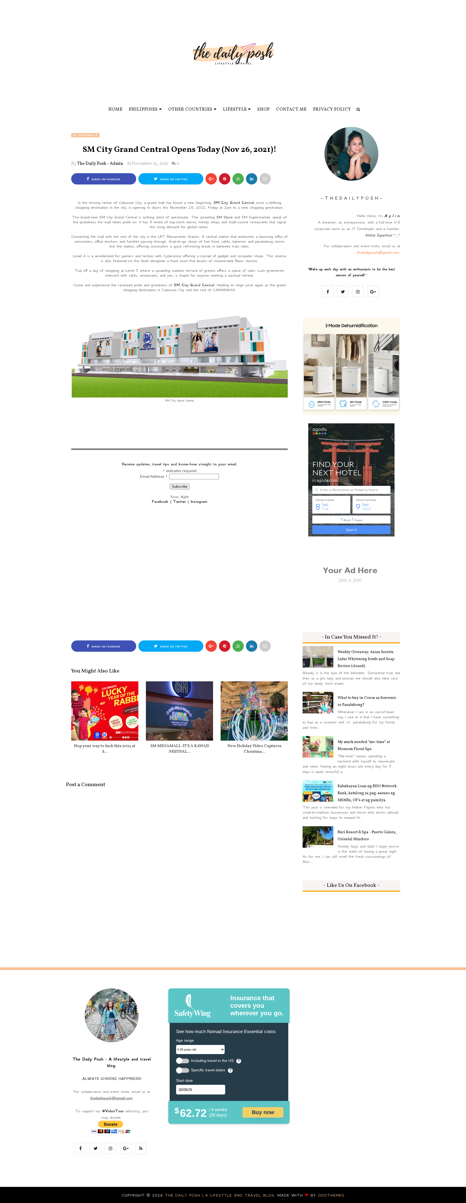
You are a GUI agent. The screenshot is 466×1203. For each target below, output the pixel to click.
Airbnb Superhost (378, 235)
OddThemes (331, 1195)
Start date (184, 1080)
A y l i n (391, 215)
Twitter (179, 501)
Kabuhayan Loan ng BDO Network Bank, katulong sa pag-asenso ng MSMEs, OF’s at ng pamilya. (367, 793)
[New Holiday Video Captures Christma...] (254, 711)
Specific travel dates (208, 1070)
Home (115, 110)
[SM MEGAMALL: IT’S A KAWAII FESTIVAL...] (179, 711)
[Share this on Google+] (211, 178)
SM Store (224, 217)
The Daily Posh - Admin (100, 164)
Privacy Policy (332, 110)
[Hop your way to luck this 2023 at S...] (104, 711)
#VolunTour (113, 1110)
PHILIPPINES (143, 110)
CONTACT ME (291, 110)
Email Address (154, 476)
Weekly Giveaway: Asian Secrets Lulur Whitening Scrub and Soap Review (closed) (366, 659)
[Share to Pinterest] (265, 178)
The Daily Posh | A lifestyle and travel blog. (221, 1195)
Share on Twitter (173, 179)
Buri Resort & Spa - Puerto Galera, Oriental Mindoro (367, 836)
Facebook (160, 501)
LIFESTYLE (235, 110)
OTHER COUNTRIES (190, 110)
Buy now (263, 1112)
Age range (185, 1040)
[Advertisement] (179, 431)
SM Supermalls (85, 135)
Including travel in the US (212, 1061)
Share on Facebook (105, 179)
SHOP (263, 110)
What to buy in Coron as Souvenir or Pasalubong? (367, 701)
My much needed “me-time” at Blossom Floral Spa (364, 746)
